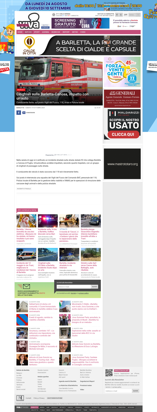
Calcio (40, 379)
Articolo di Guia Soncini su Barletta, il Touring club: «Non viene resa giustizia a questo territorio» (42, 361)
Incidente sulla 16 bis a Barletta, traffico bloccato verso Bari (47, 231)
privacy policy (84, 293)
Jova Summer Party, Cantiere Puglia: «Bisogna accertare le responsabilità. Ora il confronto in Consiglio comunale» (85, 361)
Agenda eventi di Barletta (67, 381)
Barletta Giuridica (86, 370)
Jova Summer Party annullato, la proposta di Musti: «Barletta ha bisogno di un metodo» (86, 319)
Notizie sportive (43, 377)
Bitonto (63, 407)
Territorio (19, 385)
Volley (40, 384)
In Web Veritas (85, 377)
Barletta (34, 407)
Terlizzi (78, 410)
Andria (42, 407)
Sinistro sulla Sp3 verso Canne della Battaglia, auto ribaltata (89, 266)
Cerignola (78, 407)
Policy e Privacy (39, 398)
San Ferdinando (57, 410)
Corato (86, 407)
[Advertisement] (58, 200)
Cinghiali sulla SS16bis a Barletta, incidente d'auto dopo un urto (47, 266)
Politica (18, 380)
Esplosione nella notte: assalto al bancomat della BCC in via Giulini (86, 333)
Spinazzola (69, 410)
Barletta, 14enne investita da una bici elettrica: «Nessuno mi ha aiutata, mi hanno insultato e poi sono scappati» (26, 235)
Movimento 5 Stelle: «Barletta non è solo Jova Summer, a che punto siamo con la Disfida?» (85, 306)
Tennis (40, 386)
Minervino (122, 407)
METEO (75, 32)
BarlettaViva (28, 20)
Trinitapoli (93, 410)
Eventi (18, 387)
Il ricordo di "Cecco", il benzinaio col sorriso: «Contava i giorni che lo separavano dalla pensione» (68, 236)
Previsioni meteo (86, 385)
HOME (20, 32)
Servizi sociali (20, 389)
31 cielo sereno (67, 14)
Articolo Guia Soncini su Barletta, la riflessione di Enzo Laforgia (86, 345)
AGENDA (45, 32)
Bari (47, 407)
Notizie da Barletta (22, 370)
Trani (85, 410)
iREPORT (66, 32)
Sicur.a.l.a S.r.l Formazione (67, 391)
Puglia (42, 410)
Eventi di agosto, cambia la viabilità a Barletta (40, 318)
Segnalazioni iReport (87, 381)
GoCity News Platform (54, 398)
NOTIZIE (28, 32)
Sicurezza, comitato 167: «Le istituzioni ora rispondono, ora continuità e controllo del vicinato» (42, 334)
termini (73, 293)
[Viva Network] (22, 407)
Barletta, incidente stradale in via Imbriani (67, 265)
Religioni (19, 373)
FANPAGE (45, 27)
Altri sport (62, 377)
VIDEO (82, 32)
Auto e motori (84, 375)
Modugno (131, 407)
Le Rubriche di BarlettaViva (68, 385)
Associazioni (42, 372)
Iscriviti (94, 287)
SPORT (37, 32)
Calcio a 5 (62, 372)
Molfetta (34, 410)
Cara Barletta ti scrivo (66, 388)
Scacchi (61, 370)
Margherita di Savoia (108, 407)
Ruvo (48, 410)
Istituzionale (20, 382)
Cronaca (19, 378)
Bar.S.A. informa (85, 372)
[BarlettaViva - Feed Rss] (121, 15)
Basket (40, 382)
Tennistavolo (42, 391)
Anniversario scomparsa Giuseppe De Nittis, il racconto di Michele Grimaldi (43, 346)
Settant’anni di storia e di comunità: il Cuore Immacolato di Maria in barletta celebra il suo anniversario (43, 308)
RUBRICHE (56, 32)
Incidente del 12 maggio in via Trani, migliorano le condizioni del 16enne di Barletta (26, 267)
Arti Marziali (42, 389)
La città (18, 375)
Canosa (70, 407)
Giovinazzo (95, 407)
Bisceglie (54, 407)
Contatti (28, 398)
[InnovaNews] (20, 400)
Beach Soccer (63, 375)
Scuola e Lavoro (43, 370)
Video (82, 390)
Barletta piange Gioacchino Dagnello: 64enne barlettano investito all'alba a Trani (90, 234)
